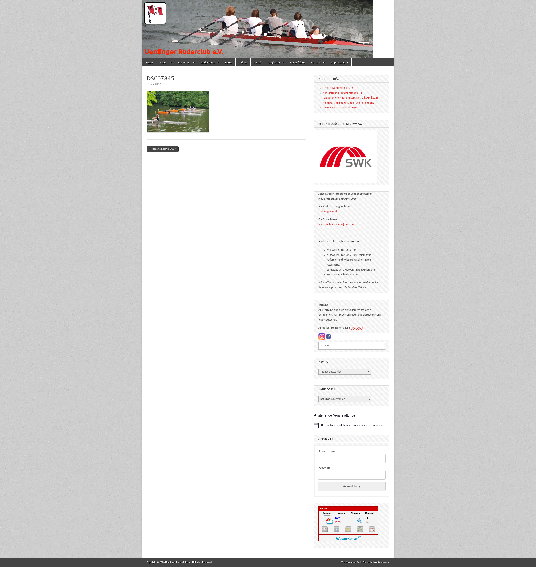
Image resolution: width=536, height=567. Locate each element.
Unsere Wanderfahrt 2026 (338, 88)
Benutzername (327, 451)
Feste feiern (297, 62)
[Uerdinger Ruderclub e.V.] (268, 29)
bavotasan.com (381, 562)
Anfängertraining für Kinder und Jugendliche (348, 102)
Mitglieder (273, 62)
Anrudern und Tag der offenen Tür (342, 93)
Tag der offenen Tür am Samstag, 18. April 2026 (350, 97)
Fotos (228, 62)
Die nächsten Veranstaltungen (340, 107)
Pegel (257, 62)
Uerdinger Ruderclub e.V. (178, 562)
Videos (243, 62)
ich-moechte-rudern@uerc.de (336, 224)
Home (149, 62)
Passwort (324, 467)
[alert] (351, 425)
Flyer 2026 (357, 327)
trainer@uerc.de (328, 211)
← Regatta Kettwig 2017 (162, 149)
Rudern (163, 62)
